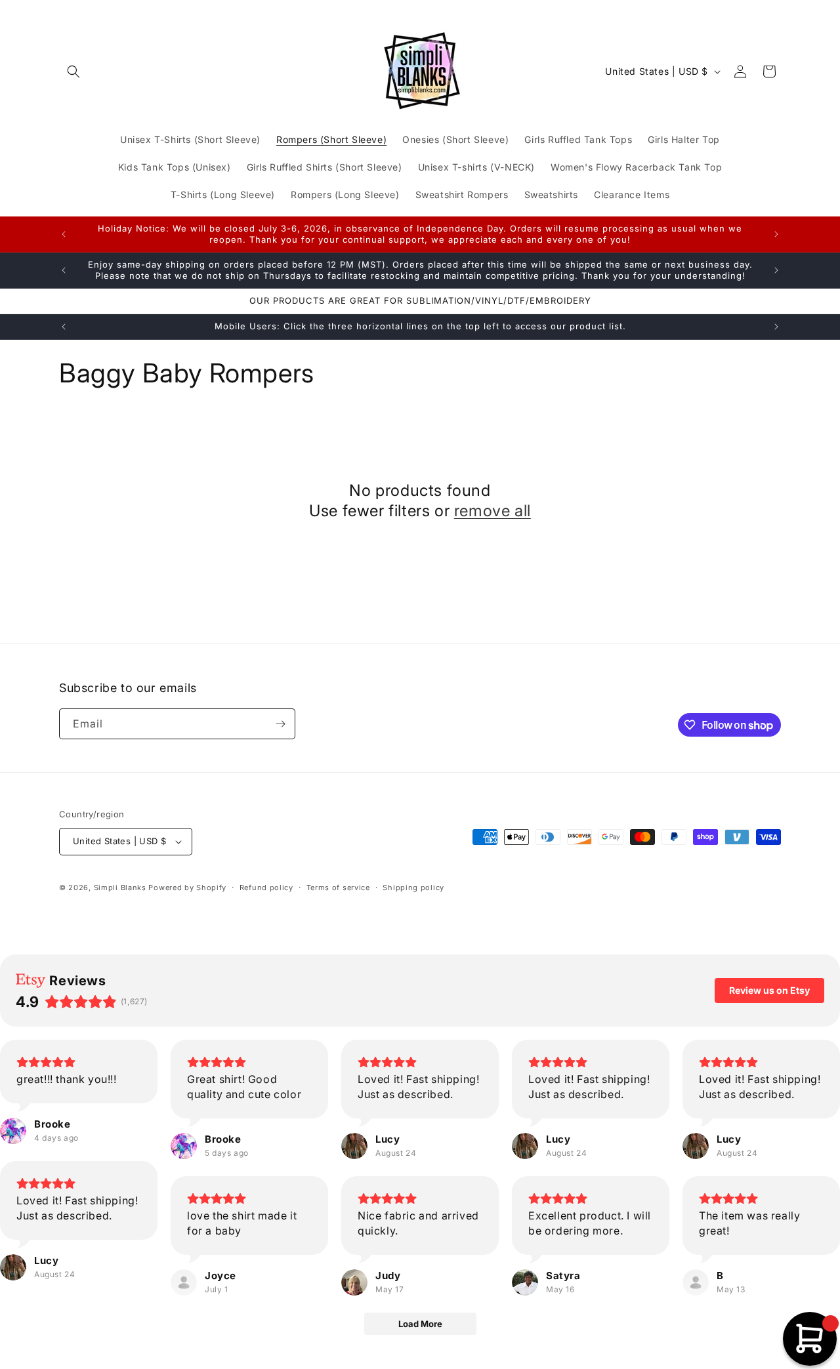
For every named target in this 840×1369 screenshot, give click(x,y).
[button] (73, 71)
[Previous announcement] (63, 234)
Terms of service (338, 887)
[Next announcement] (776, 234)
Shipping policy (413, 887)
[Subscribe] (280, 723)
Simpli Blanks (120, 887)
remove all (492, 510)
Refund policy (266, 887)
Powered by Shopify (187, 887)
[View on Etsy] (13, 1131)
